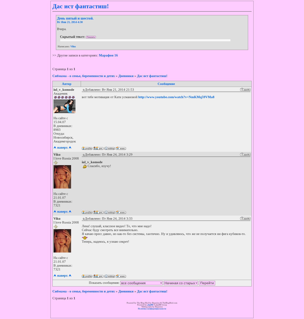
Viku (73, 46)
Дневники (126, 76)
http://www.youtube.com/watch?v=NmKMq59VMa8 (176, 97)
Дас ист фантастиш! (152, 76)
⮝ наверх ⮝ (62, 147)
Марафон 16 (108, 55)
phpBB (150, 305)
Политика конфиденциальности (152, 309)
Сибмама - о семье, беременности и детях (83, 76)
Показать (91, 37)
